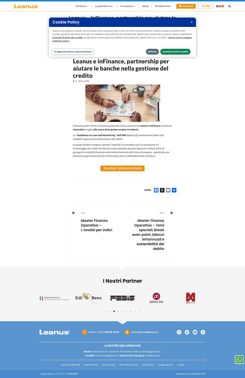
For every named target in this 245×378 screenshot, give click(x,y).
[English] (217, 6)
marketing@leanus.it (150, 351)
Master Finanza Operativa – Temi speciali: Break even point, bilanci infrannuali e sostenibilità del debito (148, 231)
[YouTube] (195, 332)
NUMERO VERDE (103, 332)
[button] (105, 311)
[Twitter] (187, 332)
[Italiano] (220, 6)
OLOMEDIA (193, 373)
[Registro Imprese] (54, 298)
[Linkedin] (202, 332)
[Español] (222, 6)
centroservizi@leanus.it (145, 332)
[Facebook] (179, 332)
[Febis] (122, 298)
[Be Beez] (88, 298)
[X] (162, 190)
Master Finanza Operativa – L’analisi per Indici (96, 221)
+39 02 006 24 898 (128, 351)
